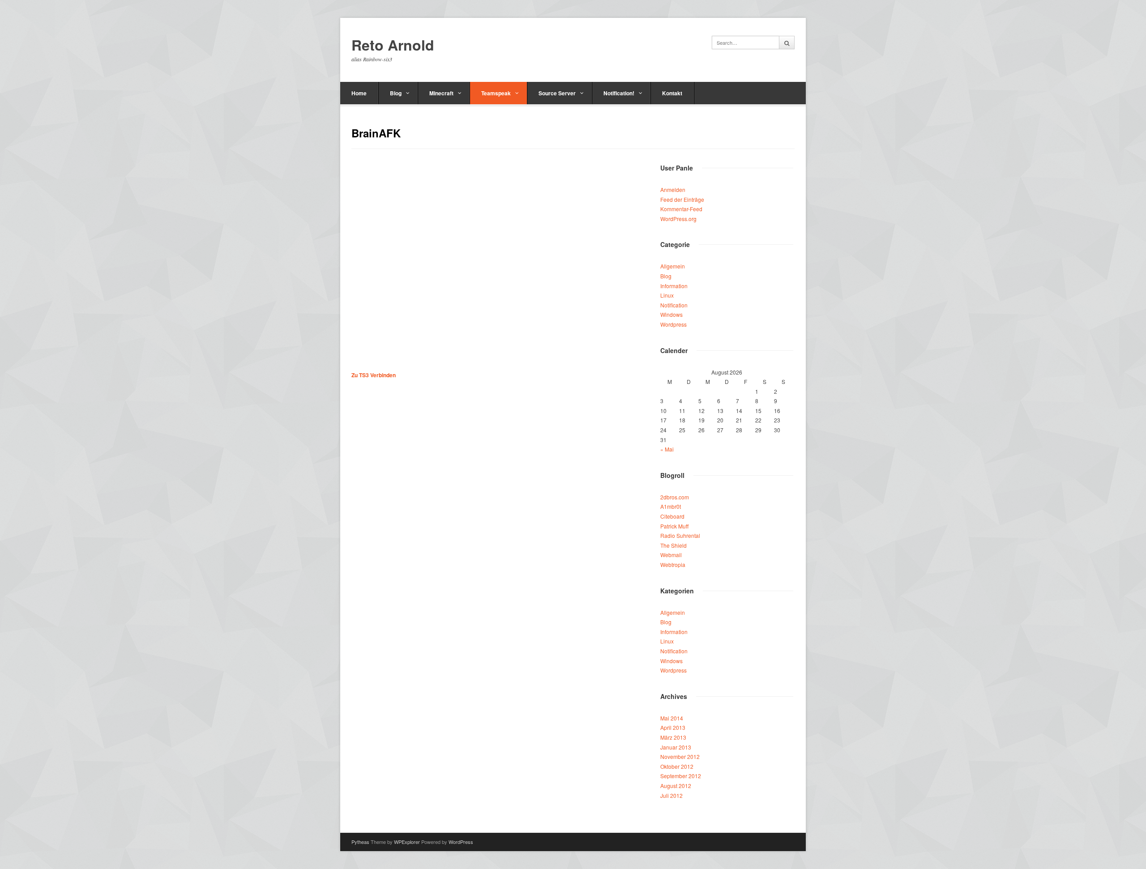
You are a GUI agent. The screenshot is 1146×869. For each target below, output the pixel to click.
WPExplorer (407, 841)
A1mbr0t (670, 506)
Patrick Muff (674, 526)
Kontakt (672, 93)
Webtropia (672, 564)
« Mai (667, 449)
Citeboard (672, 516)
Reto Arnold (392, 45)
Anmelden (672, 189)
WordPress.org (678, 218)
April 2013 (672, 727)
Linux (667, 295)
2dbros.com (674, 497)
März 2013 (673, 737)
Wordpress (673, 324)
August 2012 (675, 785)
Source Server (557, 93)
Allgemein (672, 266)
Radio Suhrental (680, 535)
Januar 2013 (675, 747)
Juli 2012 (671, 795)
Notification (674, 305)
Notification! (618, 93)
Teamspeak (496, 93)
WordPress (461, 841)
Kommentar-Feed (681, 209)
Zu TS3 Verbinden (373, 375)
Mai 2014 (671, 718)
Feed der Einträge (682, 199)
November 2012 (680, 756)
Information (674, 286)
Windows (671, 314)
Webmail (671, 554)
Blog (396, 93)
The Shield (673, 545)
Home (359, 93)
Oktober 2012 (676, 766)
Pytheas (360, 841)
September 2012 (680, 776)
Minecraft (441, 93)
